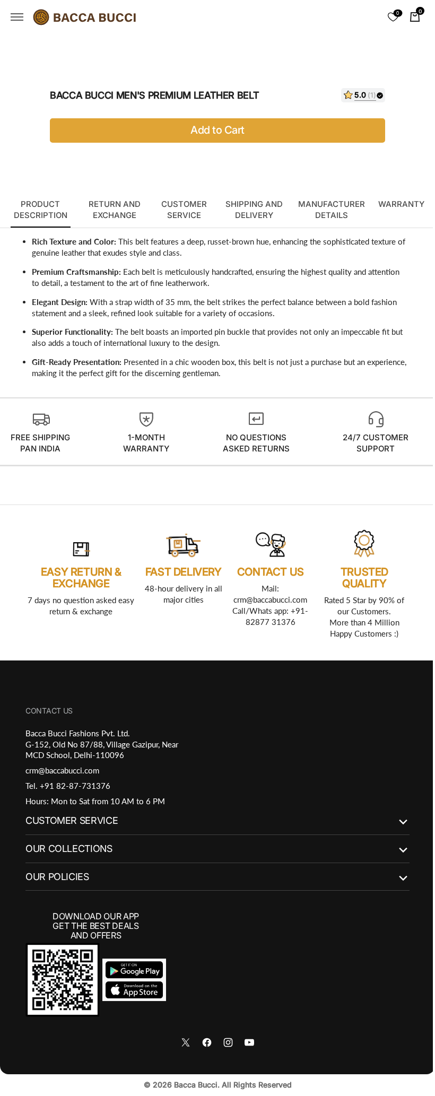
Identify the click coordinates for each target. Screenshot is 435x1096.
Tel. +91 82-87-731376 (67, 785)
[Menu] (17, 17)
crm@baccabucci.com (62, 770)
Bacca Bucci (191, 1084)
